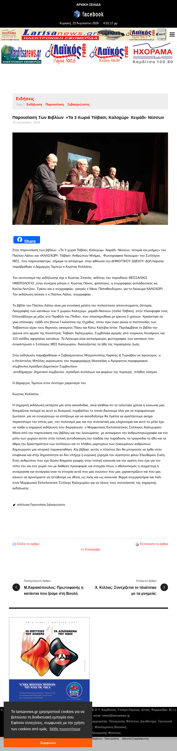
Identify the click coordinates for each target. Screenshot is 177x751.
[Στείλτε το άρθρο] (14, 544)
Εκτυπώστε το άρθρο (154, 544)
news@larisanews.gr (116, 715)
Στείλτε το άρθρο (28, 544)
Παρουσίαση (55, 104)
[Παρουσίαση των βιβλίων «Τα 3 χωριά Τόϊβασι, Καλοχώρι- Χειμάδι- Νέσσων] (90, 178)
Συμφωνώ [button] (48, 743)
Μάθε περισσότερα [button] (65, 729)
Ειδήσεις (25, 98)
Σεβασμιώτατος (79, 104)
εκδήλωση (34, 104)
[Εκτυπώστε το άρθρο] (137, 544)
